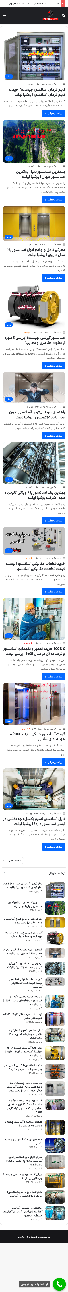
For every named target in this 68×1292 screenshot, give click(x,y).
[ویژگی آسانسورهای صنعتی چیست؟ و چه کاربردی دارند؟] (55, 1180)
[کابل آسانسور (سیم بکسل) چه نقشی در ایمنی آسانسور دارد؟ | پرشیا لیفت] (55, 1035)
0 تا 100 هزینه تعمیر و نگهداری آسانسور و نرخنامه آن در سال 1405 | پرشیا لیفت (34, 651)
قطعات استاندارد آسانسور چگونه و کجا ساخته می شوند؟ (23, 1124)
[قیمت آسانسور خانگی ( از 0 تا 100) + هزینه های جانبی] (55, 1019)
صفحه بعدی (15, 860)
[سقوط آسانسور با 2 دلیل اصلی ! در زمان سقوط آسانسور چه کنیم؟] (55, 1071)
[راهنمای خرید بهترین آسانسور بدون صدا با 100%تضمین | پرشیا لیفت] (55, 953)
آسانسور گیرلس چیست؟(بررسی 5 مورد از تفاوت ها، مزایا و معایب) (35, 340)
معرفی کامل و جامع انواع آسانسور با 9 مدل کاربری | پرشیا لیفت (36, 252)
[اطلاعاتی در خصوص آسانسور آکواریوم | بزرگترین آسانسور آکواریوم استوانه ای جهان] (55, 1213)
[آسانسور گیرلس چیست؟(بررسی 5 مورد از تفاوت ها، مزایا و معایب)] (55, 938)
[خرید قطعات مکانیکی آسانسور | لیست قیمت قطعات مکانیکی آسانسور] (55, 981)
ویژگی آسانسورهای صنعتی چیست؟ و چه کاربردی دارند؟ (22, 1176)
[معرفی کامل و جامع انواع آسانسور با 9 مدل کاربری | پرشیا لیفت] (55, 922)
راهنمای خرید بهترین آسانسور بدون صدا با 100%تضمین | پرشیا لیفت (37, 414)
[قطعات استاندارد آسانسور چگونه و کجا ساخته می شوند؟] (55, 1127)
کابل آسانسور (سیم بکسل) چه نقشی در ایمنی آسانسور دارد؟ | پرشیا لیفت (34, 821)
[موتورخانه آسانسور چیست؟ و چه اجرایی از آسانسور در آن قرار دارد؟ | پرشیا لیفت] (55, 1053)
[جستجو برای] (63, 17)
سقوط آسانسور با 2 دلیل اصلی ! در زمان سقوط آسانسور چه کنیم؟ (23, 1067)
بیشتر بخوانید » (53, 113)
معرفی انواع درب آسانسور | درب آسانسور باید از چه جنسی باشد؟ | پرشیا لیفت (24, 1161)
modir (59, 84)
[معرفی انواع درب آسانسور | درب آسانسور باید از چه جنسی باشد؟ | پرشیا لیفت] (55, 1162)
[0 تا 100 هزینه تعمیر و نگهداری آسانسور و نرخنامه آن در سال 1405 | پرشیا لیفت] (55, 1001)
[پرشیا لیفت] (50, 15)
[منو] (4, 17)
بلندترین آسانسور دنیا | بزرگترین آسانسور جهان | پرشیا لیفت (40, 174)
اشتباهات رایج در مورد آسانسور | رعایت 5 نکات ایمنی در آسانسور (24, 1194)
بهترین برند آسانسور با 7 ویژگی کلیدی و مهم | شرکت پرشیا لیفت (34, 495)
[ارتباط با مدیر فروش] (59, 1284)
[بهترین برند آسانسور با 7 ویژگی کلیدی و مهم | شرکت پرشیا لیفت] (55, 968)
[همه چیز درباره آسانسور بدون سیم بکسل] (55, 1145)
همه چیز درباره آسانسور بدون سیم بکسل (23, 1141)
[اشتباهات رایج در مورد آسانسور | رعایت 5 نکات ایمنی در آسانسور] (55, 1197)
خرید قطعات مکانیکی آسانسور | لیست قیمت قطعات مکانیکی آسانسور (35, 566)
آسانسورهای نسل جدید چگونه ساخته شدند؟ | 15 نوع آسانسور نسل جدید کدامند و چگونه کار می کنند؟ (24, 1106)
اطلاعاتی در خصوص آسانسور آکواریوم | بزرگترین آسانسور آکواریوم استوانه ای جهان (22, 1211)
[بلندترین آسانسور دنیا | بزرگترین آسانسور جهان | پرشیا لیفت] (55, 908)
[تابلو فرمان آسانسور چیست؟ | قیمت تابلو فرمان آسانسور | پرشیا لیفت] (55, 890)
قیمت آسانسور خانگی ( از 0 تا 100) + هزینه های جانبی (37, 736)
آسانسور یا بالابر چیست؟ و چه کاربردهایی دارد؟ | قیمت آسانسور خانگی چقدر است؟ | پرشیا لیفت (24, 1087)
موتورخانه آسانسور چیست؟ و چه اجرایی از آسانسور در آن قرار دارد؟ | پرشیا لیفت (23, 1051)
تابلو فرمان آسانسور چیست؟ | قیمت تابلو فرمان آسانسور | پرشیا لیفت (37, 92)
